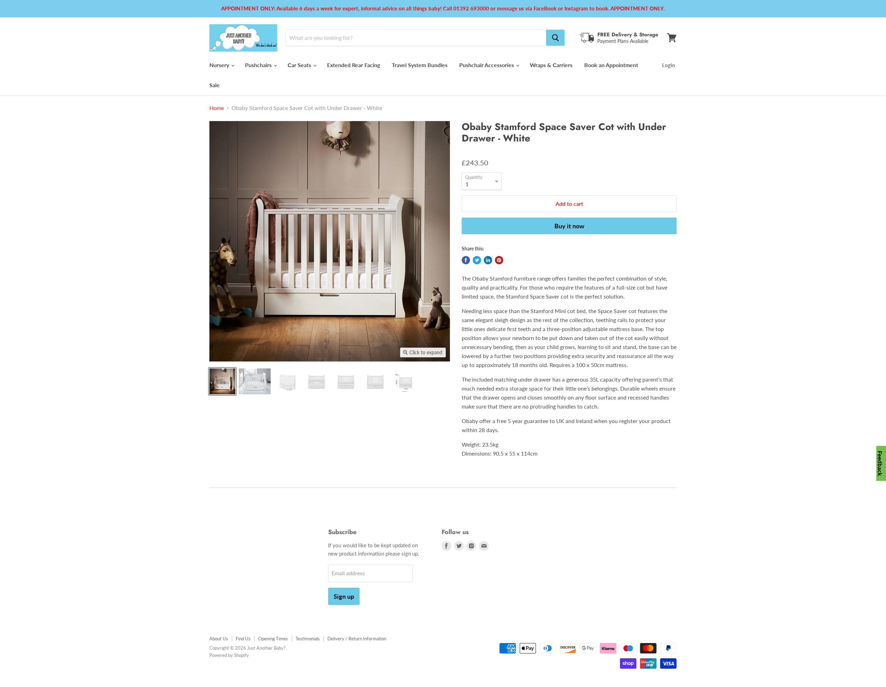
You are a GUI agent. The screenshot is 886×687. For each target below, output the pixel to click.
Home (216, 108)
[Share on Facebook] (466, 260)
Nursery (219, 65)
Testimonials (308, 638)
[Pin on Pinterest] (499, 260)
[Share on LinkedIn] (488, 260)
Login (668, 65)
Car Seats (300, 65)
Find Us (243, 638)
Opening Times (273, 638)
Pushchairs (259, 65)
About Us (218, 638)
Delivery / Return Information (356, 638)
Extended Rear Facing (353, 65)
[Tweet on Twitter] (477, 260)
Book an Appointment (611, 65)
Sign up (344, 596)
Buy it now (569, 226)
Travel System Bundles (419, 65)
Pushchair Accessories (487, 65)
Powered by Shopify (229, 655)
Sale (214, 85)
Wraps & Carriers (551, 65)
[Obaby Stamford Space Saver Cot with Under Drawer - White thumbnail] (222, 381)
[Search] (555, 38)
